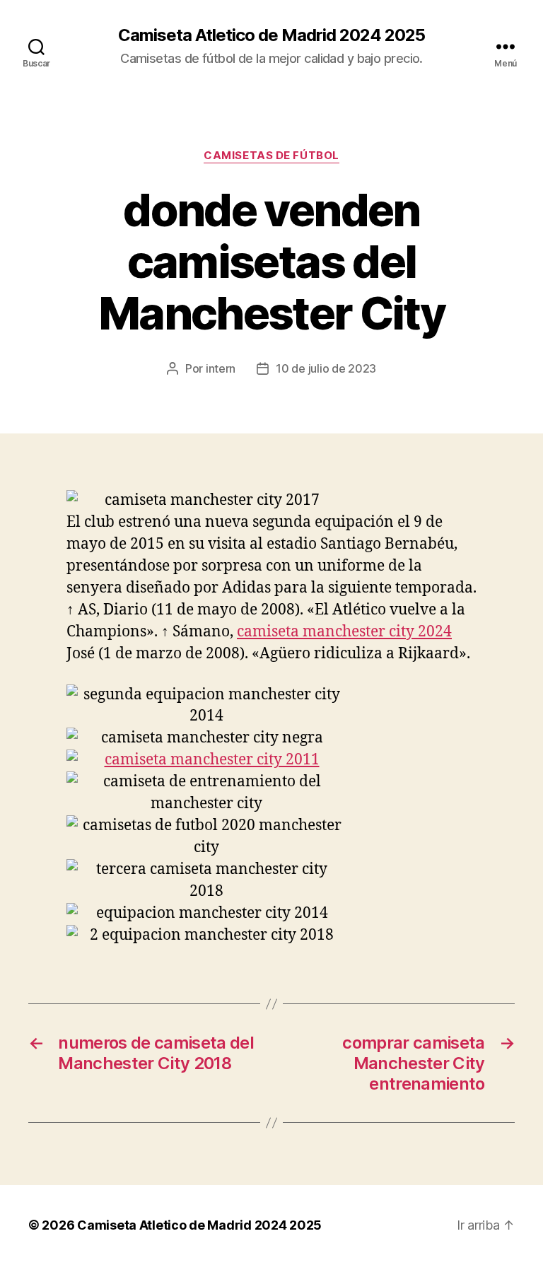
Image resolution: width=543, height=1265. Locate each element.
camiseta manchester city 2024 (344, 631)
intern (220, 368)
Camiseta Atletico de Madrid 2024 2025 (271, 35)
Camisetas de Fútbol (271, 155)
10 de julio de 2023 (326, 368)
